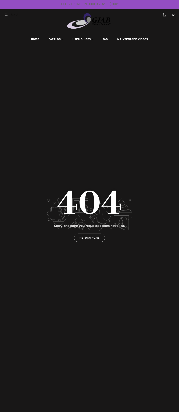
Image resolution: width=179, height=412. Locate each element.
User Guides (82, 39)
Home (35, 39)
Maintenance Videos (132, 39)
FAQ (105, 39)
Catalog (55, 39)
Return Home (90, 238)
